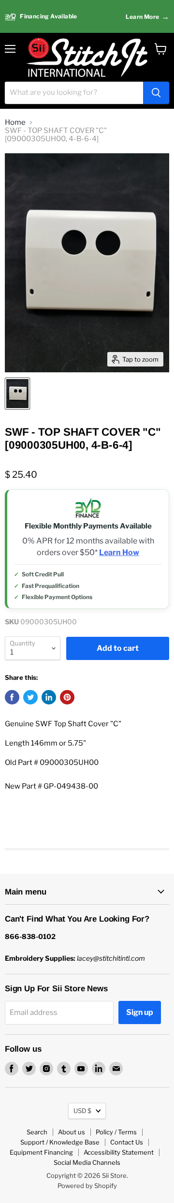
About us (71, 1132)
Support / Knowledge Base (60, 1142)
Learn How (119, 553)
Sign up (139, 1012)
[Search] (156, 93)
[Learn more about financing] (87, 16)
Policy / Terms (116, 1132)
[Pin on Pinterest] (67, 697)
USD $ (82, 1111)
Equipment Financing (41, 1152)
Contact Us (126, 1142)
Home (15, 122)
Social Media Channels (87, 1162)
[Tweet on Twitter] (30, 697)
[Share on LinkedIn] (49, 697)
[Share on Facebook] (12, 697)
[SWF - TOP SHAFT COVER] (17, 393)
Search (37, 1132)
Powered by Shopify (87, 1185)
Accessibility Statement (119, 1152)
